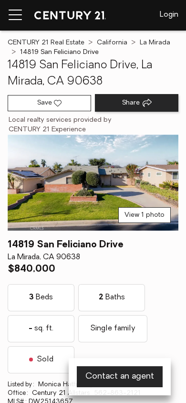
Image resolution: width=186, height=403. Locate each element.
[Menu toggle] (15, 15)
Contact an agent (119, 376)
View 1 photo (144, 215)
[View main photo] (93, 183)
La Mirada (155, 42)
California (112, 42)
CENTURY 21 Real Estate (46, 42)
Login (169, 15)
